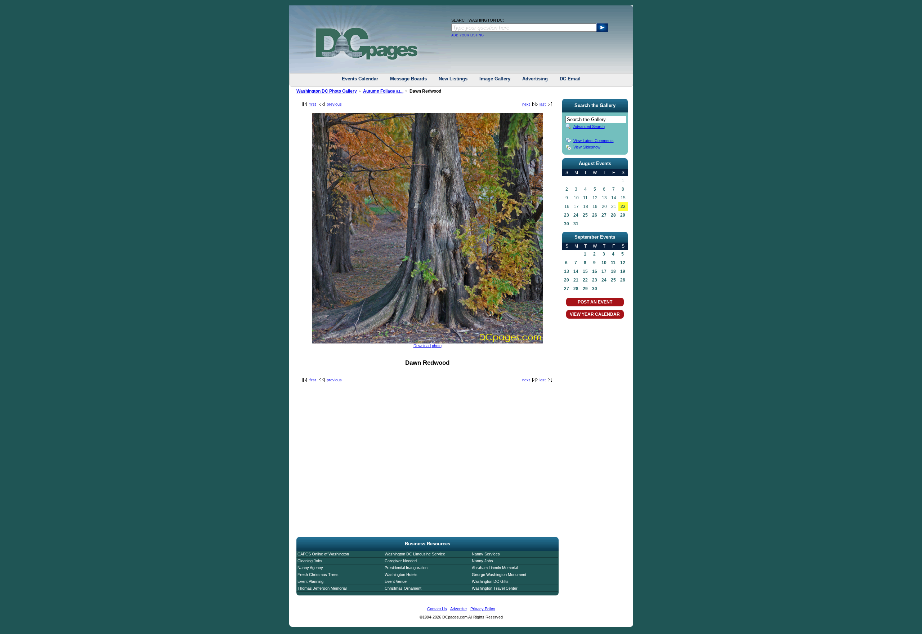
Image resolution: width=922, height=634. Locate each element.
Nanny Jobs (482, 561)
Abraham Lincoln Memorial (495, 568)
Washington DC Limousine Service (415, 554)
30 (566, 223)
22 (623, 206)
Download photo (427, 345)
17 (604, 271)
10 (604, 262)
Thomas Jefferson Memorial (321, 588)
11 (613, 262)
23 (566, 215)
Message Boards (408, 78)
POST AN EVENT (595, 302)
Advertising (535, 78)
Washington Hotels (401, 574)
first (312, 104)
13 (566, 271)
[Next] (427, 342)
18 (613, 271)
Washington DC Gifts (490, 581)
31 (575, 223)
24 (575, 215)
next (526, 104)
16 (594, 271)
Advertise (458, 609)
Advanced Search (589, 126)
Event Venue (396, 581)
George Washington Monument (499, 574)
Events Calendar (360, 78)
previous (334, 104)
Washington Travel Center (495, 588)
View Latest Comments (593, 140)
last (543, 104)
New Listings (453, 78)
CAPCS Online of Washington (323, 554)
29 (622, 215)
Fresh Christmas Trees (318, 574)
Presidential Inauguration (406, 568)
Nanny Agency (310, 568)
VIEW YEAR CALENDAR (595, 314)
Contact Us (437, 609)
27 (604, 215)
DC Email (570, 78)
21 (575, 280)
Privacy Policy (482, 609)
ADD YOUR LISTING (467, 35)
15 (585, 271)
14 (575, 271)
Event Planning (310, 581)
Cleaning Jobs (309, 561)
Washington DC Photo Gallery (326, 91)
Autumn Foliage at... (383, 91)
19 (622, 271)
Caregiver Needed (401, 561)
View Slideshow (586, 147)
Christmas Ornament (403, 588)
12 (622, 262)
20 (566, 280)
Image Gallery (494, 78)
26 (594, 215)
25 (585, 215)
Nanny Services (486, 554)
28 (613, 215)
